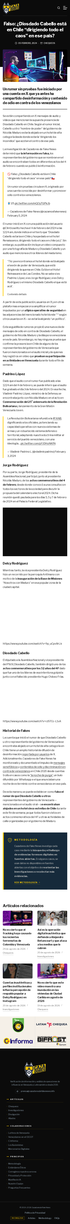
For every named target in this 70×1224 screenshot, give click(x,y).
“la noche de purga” (41, 775)
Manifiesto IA (14, 1179)
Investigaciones (45, 956)
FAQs (57, 1218)
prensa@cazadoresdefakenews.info (36, 1091)
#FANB (57, 418)
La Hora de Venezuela (18, 1133)
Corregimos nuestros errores (22, 1171)
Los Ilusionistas (15, 1145)
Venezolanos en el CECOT (20, 1137)
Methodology (45, 1218)
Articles (31, 1218)
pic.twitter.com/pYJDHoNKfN (38, 443)
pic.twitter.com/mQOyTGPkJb (32, 203)
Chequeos (49, 43)
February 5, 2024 (17, 215)
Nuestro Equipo (15, 1183)
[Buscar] (58, 8)
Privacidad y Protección (19, 1175)
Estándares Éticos (17, 1167)
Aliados (11, 1118)
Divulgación (14, 1114)
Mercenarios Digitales (18, 1149)
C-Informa (13, 1141)
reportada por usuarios (35, 754)
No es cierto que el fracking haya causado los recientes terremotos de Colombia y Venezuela (17, 937)
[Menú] (65, 8)
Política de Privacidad (35, 1212)
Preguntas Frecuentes (19, 1187)
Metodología (14, 1163)
